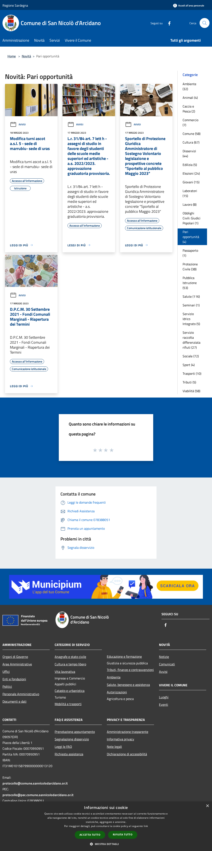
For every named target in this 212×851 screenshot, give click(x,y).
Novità (26, 56)
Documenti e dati (14, 701)
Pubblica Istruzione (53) (190, 282)
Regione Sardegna (15, 5)
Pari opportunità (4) (191, 236)
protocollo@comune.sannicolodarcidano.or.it (35, 783)
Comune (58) (191, 133)
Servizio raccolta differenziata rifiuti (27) (191, 340)
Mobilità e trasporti (68, 703)
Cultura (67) (191, 142)
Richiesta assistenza (69, 754)
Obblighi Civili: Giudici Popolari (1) (191, 218)
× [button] (207, 805)
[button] (106, 844)
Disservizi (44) (189, 153)
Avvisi (22, 124)
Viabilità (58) (191, 390)
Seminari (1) (191, 305)
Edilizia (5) (190, 164)
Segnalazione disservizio (72, 739)
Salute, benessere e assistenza (128, 684)
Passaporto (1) (190, 253)
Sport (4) (189, 364)
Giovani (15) (191, 182)
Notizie (164, 656)
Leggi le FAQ (63, 746)
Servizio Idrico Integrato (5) (191, 318)
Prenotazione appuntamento (75, 731)
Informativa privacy (120, 739)
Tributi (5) (189, 382)
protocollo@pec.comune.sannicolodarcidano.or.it (37, 794)
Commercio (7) (190, 122)
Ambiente (113, 677)
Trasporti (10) (192, 373)
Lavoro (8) (189, 204)
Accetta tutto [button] (90, 834)
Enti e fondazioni (14, 679)
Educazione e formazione (124, 656)
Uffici (6, 671)
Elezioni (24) (191, 173)
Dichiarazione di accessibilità (127, 754)
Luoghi (164, 697)
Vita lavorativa (65, 671)
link (146, 826)
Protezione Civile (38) (190, 267)
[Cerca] (205, 23)
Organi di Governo (15, 656)
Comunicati (167, 664)
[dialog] (106, 826)
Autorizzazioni (117, 692)
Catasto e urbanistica (69, 690)
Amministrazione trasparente (127, 731)
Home (11, 56)
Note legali (114, 746)
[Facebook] (168, 23)
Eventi (163, 704)
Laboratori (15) (190, 193)
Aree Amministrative (17, 664)
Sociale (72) (191, 356)
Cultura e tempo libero (70, 664)
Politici (7, 686)
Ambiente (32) (189, 86)
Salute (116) (191, 296)
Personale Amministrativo (20, 693)
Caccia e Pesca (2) (189, 109)
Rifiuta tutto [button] (122, 834)
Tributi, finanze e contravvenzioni (130, 669)
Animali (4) (190, 97)
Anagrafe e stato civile (70, 656)
